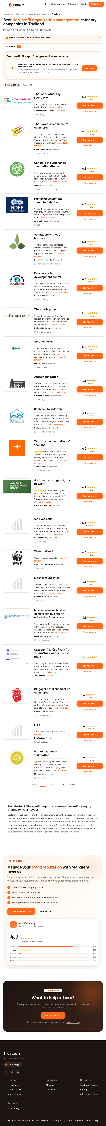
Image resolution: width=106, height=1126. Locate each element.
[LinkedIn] (18, 1072)
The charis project (46, 309)
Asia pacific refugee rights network (52, 482)
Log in (84, 4)
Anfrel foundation (46, 377)
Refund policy (92, 1120)
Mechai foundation (47, 578)
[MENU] (4, 4)
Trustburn (12, 1053)
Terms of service (75, 1120)
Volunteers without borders (47, 236)
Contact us (51, 1089)
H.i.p (37, 725)
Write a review (58, 4)
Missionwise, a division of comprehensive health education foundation (51, 613)
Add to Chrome (73, 1022)
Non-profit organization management (32, 14)
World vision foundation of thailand (52, 443)
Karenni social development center (47, 275)
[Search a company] (46, 4)
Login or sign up (15, 1108)
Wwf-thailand (43, 551)
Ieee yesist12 (43, 519)
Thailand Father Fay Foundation (47, 95)
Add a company (15, 1094)
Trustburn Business (89, 1085)
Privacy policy (59, 1120)
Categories (73, 4)
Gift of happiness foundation (45, 753)
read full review (55, 107)
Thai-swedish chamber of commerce (51, 125)
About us (50, 1085)
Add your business (89, 1094)
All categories (14, 1085)
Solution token (44, 341)
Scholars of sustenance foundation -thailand (50, 164)
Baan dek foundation (48, 409)
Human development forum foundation (48, 200)
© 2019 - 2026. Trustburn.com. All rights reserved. (26, 1120)
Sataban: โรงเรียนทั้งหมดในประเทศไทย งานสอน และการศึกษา (51, 653)
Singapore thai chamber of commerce (52, 690)
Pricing (83, 1089)
